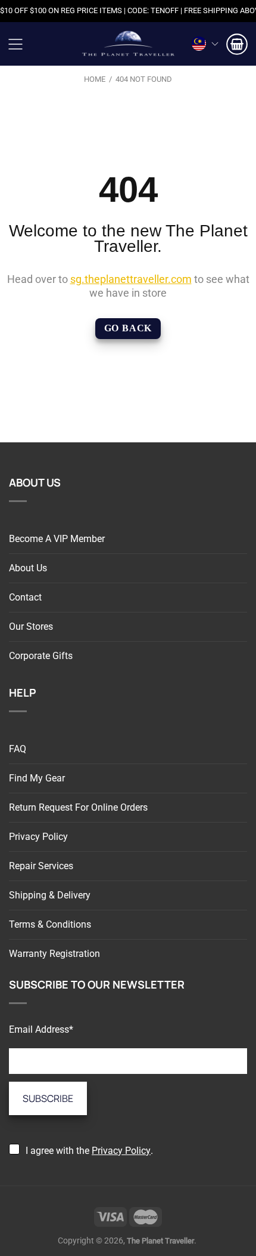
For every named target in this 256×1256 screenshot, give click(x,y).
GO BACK (128, 328)
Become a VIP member (57, 538)
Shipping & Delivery (49, 895)
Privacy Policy (38, 836)
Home (94, 79)
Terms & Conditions (50, 924)
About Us (28, 568)
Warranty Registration (54, 953)
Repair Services (41, 866)
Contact (25, 597)
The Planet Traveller (128, 43)
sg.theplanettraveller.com (131, 279)
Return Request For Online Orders (78, 807)
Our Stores (31, 626)
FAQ (17, 749)
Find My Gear (37, 778)
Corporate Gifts (41, 655)
